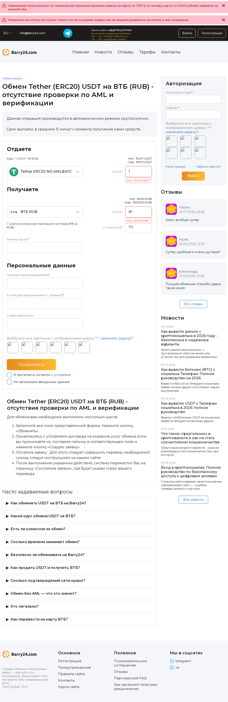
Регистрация (175, 166)
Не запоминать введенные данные (42, 382)
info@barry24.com (32, 33)
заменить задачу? (116, 338)
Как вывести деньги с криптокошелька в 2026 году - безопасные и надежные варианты (189, 337)
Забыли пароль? (209, 166)
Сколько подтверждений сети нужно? (47, 580)
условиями (62, 375)
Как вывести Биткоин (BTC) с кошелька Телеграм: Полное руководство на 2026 (188, 373)
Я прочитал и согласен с (42, 375)
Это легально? (24, 606)
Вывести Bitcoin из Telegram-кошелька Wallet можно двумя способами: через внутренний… (190, 387)
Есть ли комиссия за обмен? (37, 529)
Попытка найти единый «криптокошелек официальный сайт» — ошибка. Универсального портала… (191, 485)
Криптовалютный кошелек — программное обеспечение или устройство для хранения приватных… (190, 353)
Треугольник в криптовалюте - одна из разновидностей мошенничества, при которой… (190, 451)
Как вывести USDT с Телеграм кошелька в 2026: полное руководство (189, 407)
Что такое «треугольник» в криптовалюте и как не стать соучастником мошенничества (190, 438)
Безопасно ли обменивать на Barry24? (47, 555)
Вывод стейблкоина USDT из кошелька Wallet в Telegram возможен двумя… (190, 419)
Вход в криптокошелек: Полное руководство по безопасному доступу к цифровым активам (191, 471)
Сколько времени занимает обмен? (44, 542)
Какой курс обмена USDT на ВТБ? (42, 516)
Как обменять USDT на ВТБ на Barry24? (48, 503)
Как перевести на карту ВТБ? (39, 619)
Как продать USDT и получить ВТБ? (45, 568)
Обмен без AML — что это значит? (43, 593)
